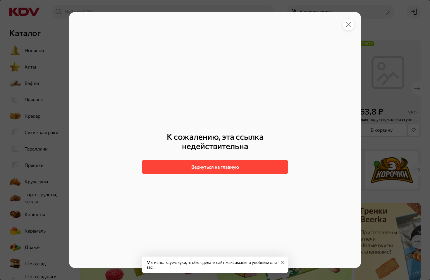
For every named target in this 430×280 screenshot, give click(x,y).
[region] (215, 152)
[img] (282, 262)
